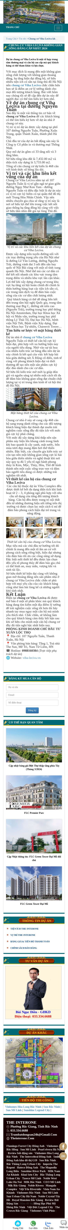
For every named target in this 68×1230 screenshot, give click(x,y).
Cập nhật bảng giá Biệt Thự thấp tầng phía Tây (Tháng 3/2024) (34, 767)
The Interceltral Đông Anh (35, 1156)
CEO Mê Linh (52, 1182)
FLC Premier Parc (34, 813)
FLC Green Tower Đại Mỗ (34, 904)
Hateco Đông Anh (27, 1167)
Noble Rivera (36, 1185)
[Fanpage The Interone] (63, 1146)
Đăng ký (32, 710)
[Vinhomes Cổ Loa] (34, 1063)
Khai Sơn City (29, 1174)
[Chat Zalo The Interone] (63, 1156)
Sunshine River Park (33, 1171)
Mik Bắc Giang (17, 1185)
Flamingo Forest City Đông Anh (25, 1145)
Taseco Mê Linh (31, 1178)
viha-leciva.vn (32, 658)
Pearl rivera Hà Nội (49, 1149)
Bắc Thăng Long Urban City (23, 1163)
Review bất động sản (20, 1153)
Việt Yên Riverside (30, 1189)
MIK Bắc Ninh (32, 1182)
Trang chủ (12, 27)
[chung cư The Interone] (34, 12)
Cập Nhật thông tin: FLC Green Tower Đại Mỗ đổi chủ (34, 858)
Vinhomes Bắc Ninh (28, 1192)
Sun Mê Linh (28, 1149)
